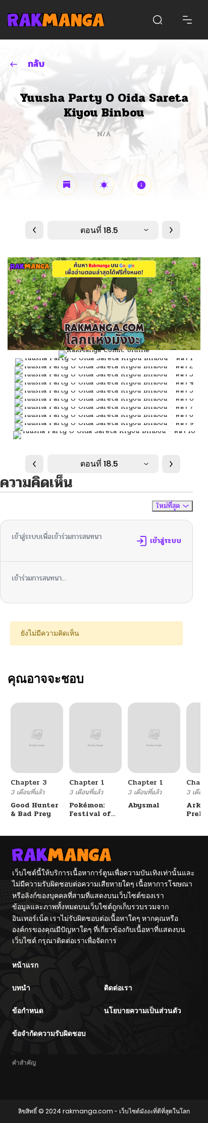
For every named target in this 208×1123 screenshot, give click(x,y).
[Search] (157, 19)
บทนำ (21, 988)
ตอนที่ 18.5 (99, 230)
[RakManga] (56, 19)
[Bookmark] (67, 185)
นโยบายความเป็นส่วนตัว (142, 1010)
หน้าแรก (25, 965)
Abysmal (144, 805)
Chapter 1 (87, 782)
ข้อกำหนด (27, 1010)
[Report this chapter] (141, 185)
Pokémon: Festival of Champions (90, 814)
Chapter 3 (28, 782)
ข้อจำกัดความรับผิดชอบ (49, 1033)
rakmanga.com (88, 1111)
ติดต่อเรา (118, 988)
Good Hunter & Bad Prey (35, 809)
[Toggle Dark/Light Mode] (104, 185)
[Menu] (187, 19)
